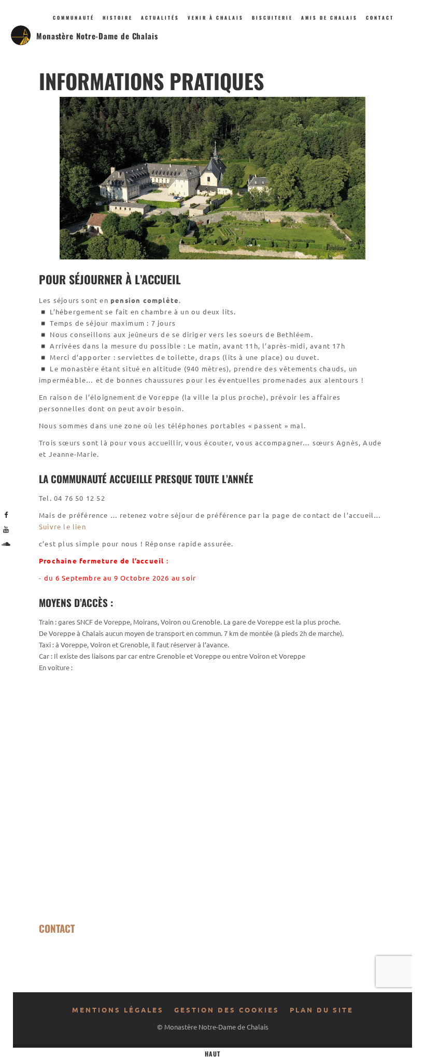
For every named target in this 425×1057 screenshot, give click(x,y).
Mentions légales (118, 1009)
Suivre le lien (62, 526)
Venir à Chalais (216, 17)
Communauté (73, 17)
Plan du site (321, 1009)
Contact (380, 17)
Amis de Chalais (329, 17)
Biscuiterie (272, 17)
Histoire (118, 17)
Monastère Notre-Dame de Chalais (97, 35)
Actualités (160, 17)
